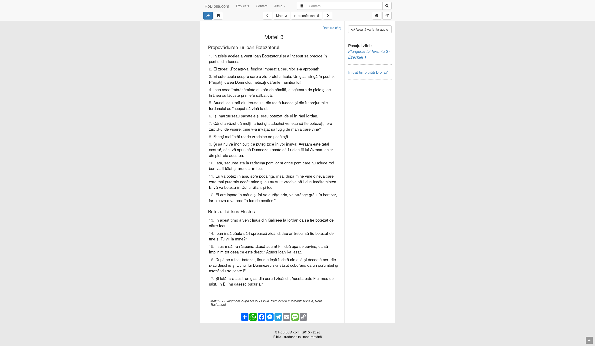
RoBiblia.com (217, 6)
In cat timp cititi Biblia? (368, 72)
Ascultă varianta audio (371, 29)
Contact (261, 5)
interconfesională (306, 15)
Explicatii (242, 5)
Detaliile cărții (332, 27)
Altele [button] (278, 5)
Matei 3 (281, 15)
